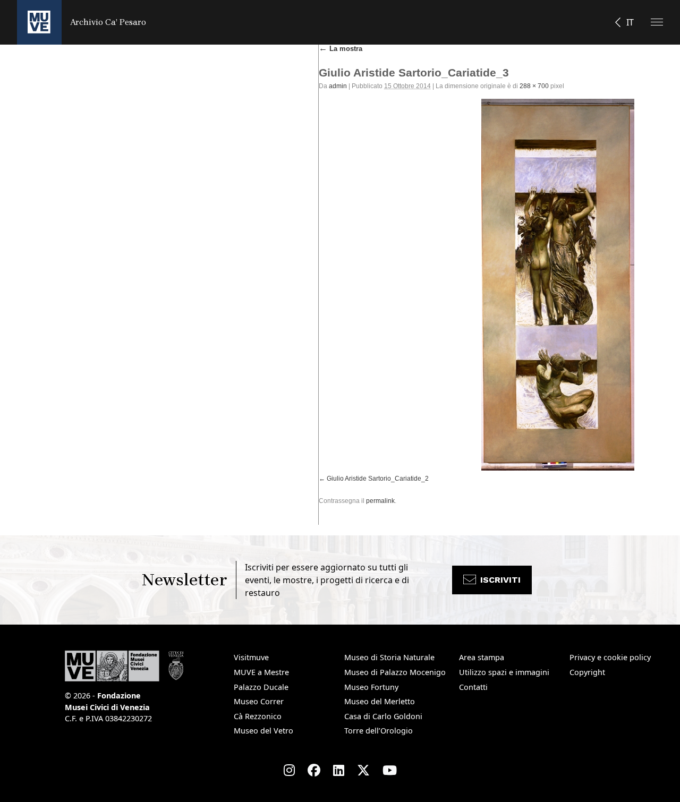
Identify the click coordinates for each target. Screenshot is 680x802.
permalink (380, 501)
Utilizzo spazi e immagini (504, 672)
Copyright (587, 672)
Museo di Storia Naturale (389, 657)
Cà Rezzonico (258, 716)
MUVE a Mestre (261, 672)
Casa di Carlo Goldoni (383, 716)
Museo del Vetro (263, 731)
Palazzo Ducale (261, 687)
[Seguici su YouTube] (389, 770)
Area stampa (481, 657)
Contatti (473, 687)
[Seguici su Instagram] (289, 770)
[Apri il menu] (657, 22)
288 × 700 (534, 86)
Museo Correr (259, 701)
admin (338, 86)
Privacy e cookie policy (610, 657)
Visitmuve (251, 657)
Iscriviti (500, 580)
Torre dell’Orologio (378, 731)
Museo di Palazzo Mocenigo (395, 672)
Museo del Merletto (379, 701)
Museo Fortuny (371, 687)
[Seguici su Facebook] (314, 770)
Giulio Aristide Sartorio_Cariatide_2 (378, 478)
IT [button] (630, 22)
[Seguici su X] (363, 770)
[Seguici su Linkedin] (338, 770)
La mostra (340, 49)
